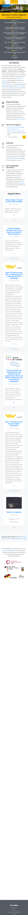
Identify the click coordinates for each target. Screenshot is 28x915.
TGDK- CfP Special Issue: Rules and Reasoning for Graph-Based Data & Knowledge (14, 33)
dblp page (22, 183)
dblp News (23, 538)
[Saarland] (22, 569)
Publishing (15, 348)
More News (15, 57)
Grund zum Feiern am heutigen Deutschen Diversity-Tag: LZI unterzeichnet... (14, 38)
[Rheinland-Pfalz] (10, 576)
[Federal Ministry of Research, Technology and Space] (11, 569)
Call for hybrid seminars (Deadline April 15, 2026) (15, 53)
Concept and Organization (14, 912)
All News (23, 537)
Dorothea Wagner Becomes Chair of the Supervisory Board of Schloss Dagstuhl (15, 28)
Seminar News (6, 538)
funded (15, 550)
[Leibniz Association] (21, 576)
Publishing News (15, 538)
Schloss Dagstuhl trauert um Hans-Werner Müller (15, 23)
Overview (14, 908)
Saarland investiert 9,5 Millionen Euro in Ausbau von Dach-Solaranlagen (15, 48)
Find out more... (21, 119)
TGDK (18, 490)
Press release (15, 258)
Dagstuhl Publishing (16, 158)
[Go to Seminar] (24, 137)
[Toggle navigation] (24, 2)
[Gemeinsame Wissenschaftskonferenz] (14, 562)
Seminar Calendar (17, 131)
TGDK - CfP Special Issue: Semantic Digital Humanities (14, 43)
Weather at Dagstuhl (14, 512)
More (14, 215)
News (14, 220)
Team (14, 914)
